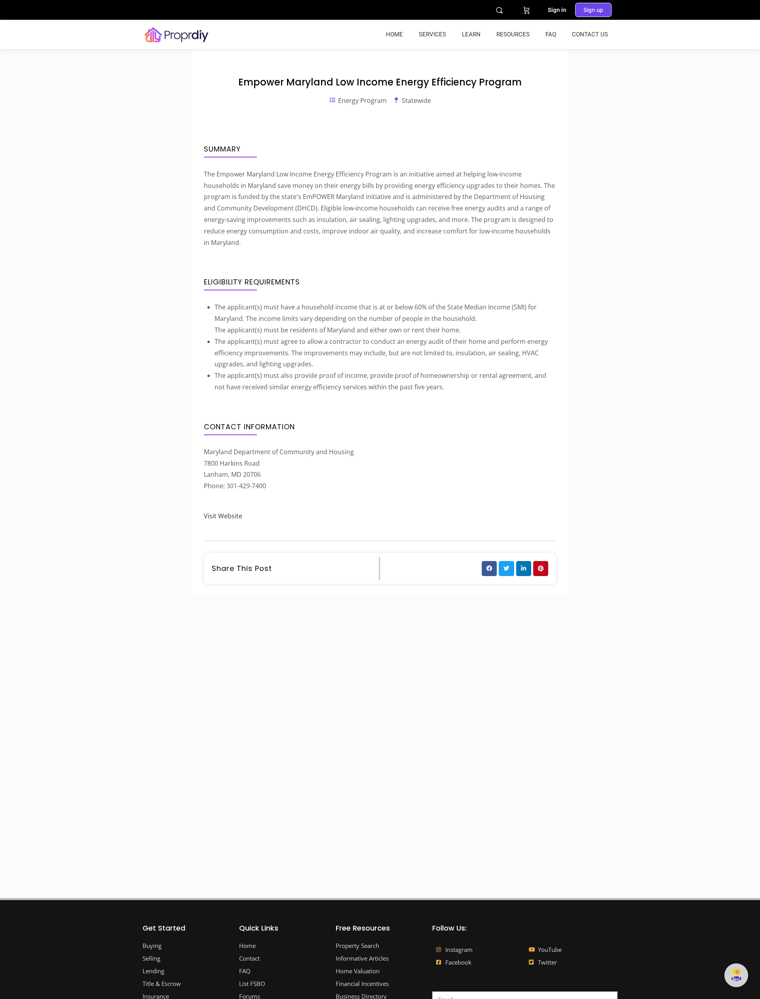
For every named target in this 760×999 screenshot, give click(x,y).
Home (394, 34)
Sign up (593, 9)
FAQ (550, 34)
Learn (471, 34)
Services (432, 34)
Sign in (557, 9)
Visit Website (223, 516)
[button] (489, 568)
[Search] (499, 10)
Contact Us (590, 34)
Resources (513, 34)
